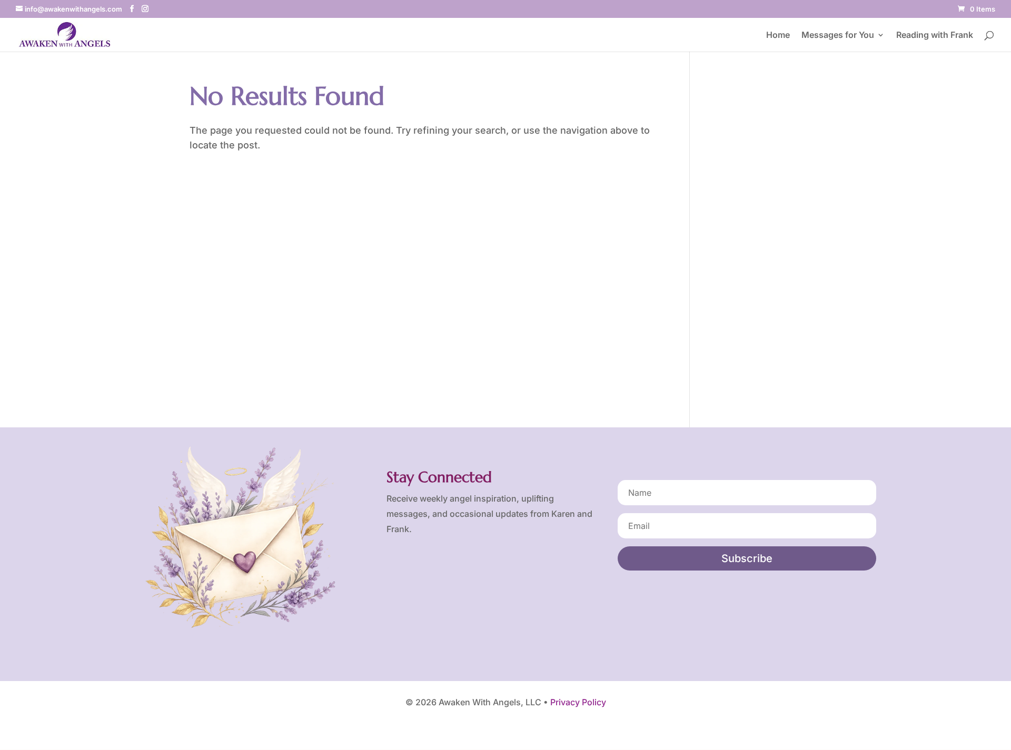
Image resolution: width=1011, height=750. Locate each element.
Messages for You (837, 35)
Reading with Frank (934, 35)
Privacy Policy (578, 702)
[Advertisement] (764, 239)
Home (778, 35)
